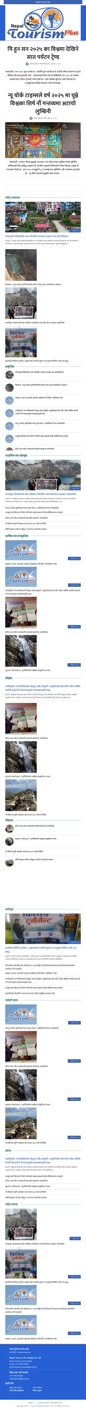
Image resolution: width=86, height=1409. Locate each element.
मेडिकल (9, 820)
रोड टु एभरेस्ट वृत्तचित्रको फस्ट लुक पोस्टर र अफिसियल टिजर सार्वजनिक (40, 423)
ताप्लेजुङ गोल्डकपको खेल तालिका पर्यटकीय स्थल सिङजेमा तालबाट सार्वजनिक (34, 323)
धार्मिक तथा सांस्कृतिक (16, 536)
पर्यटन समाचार (12, 197)
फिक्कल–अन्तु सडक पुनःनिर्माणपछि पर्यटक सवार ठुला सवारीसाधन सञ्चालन (33, 284)
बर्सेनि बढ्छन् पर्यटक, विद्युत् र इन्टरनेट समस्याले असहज (26, 529)
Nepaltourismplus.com (44, 1406)
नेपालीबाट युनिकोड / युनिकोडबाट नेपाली (50, 1403)
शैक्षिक (8, 678)
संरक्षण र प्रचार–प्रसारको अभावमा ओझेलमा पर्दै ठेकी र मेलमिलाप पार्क (39, 398)
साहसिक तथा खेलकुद (16, 455)
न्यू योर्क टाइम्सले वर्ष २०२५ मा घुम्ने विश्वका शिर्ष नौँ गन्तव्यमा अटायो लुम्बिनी (43, 104)
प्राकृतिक (9, 366)
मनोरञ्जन (9, 909)
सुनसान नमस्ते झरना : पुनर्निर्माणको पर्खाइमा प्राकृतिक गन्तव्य (27, 670)
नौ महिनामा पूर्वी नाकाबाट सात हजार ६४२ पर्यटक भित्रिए (25, 523)
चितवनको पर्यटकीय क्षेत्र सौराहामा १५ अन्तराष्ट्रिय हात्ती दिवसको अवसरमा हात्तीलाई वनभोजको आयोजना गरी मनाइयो (39, 967)
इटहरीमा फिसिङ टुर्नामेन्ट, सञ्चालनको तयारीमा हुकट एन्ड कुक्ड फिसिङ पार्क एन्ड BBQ (36, 361)
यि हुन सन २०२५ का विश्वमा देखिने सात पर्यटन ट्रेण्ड (43, 53)
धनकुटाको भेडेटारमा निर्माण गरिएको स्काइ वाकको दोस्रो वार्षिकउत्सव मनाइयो (41, 436)
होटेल (8, 1150)
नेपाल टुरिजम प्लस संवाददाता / (45, 63)
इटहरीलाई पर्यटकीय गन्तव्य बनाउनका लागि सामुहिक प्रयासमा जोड (30, 993)
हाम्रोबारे (30, 1403)
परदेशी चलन (11, 1000)
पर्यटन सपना (11, 1204)
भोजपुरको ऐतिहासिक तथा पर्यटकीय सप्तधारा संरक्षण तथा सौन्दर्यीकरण (36, 236)
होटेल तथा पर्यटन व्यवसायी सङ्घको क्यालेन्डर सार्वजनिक (34, 449)
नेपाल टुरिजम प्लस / (45, 118)
